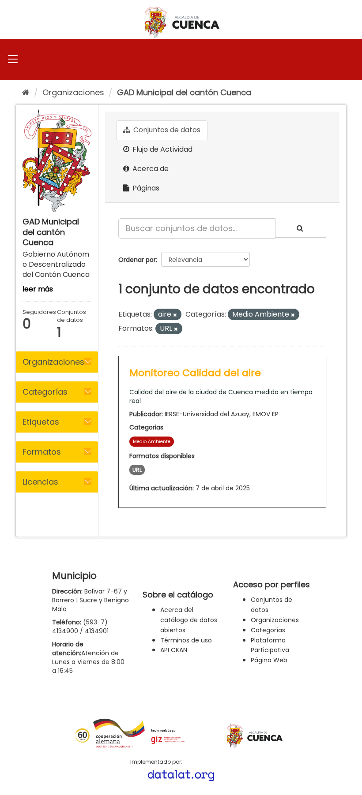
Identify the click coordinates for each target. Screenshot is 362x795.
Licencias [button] (40, 481)
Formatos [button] (42, 451)
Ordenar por (137, 259)
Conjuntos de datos (166, 130)
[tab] (57, 362)
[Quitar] (175, 314)
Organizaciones (73, 92)
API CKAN (173, 650)
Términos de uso (186, 640)
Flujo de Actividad (161, 149)
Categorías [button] (45, 391)
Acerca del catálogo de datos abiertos (188, 620)
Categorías (268, 630)
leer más (38, 289)
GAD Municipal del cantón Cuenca (184, 92)
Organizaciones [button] (53, 361)
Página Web (269, 660)
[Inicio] (26, 92)
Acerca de (150, 169)
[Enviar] (300, 228)
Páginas (145, 188)
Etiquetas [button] (41, 421)
